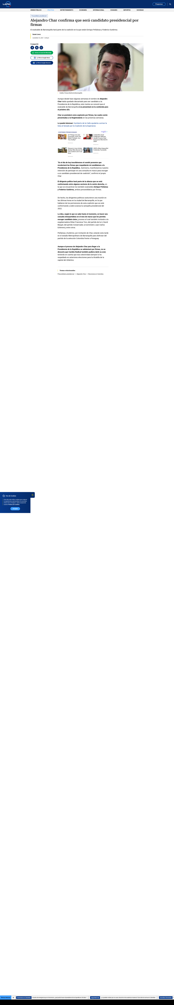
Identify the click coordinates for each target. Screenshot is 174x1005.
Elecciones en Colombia (95, 274)
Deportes (126, 10)
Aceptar (15, 509)
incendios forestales (140, 997)
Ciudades (113, 10)
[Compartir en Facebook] (32, 47)
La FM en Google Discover (43, 63)
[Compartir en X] (37, 47)
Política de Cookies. (14, 504)
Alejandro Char (81, 274)
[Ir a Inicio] (7, 4)
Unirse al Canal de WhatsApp (43, 52)
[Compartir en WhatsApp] (41, 47)
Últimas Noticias (5, 997)
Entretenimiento (66, 10)
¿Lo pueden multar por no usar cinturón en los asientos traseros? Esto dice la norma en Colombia (102, 997)
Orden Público (35, 10)
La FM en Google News (43, 57)
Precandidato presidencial (66, 274)
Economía (83, 10)
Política (51, 10)
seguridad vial (69, 997)
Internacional (98, 10)
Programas (159, 4)
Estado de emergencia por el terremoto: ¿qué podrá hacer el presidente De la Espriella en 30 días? (34, 997)
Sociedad (140, 10)
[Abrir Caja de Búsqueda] (170, 4)
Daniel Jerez (37, 34)
